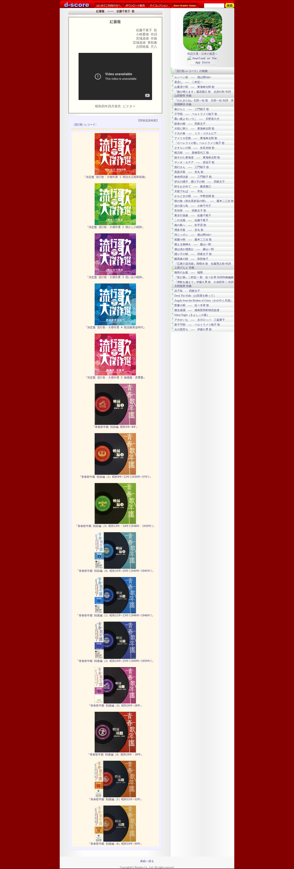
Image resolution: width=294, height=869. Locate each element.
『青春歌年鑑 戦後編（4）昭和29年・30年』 (115, 754)
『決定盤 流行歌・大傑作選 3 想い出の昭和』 (115, 277)
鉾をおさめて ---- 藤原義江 (192, 186)
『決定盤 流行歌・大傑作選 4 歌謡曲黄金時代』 (115, 327)
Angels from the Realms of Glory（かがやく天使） (203, 300)
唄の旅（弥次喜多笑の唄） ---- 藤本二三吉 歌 (204, 201)
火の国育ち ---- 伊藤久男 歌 (193, 329)
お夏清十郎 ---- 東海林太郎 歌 (194, 87)
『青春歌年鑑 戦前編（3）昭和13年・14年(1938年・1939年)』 (115, 526)
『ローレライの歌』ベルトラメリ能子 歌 (199, 143)
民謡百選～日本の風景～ (202, 53)
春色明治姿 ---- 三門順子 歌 (193, 176)
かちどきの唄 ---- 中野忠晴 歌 (194, 196)
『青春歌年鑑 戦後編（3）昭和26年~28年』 (115, 705)
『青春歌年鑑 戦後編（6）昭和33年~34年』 (115, 843)
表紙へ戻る (147, 861)
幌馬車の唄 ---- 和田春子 (191, 258)
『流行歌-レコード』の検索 (191, 71)
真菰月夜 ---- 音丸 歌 (189, 172)
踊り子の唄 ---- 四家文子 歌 (193, 254)
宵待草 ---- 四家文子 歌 (190, 210)
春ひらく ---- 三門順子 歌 (191, 109)
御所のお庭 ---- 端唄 (188, 272)
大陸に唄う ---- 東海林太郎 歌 (194, 128)
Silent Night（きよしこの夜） (191, 315)
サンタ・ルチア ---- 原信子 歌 (194, 162)
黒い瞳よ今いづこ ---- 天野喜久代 (196, 118)
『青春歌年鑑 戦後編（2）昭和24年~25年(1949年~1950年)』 (115, 661)
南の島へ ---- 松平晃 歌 (190, 225)
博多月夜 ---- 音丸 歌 (189, 230)
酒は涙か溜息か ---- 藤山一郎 (194, 249)
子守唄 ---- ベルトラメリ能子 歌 (195, 114)
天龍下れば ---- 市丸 (188, 191)
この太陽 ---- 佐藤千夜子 (191, 220)
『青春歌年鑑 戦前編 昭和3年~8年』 (115, 427)
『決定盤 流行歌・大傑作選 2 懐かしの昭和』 (115, 227)
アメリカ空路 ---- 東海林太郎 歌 (195, 138)
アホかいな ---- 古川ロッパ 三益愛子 (199, 319)
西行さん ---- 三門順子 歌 (191, 167)
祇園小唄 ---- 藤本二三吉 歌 (193, 239)
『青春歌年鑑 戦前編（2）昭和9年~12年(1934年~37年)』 (115, 476)
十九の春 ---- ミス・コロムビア (195, 133)
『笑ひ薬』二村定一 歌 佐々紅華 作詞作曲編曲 (204, 277)
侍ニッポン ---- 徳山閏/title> (193, 234)
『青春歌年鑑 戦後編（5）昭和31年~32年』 (115, 799)
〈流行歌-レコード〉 (85, 124)
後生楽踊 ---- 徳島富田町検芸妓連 (196, 310)
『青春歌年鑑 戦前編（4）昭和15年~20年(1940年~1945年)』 (115, 570)
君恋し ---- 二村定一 (188, 82)
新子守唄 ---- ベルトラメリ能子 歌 (197, 324)
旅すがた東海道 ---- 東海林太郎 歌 (197, 157)
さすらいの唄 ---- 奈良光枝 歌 (194, 147)
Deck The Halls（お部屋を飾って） (195, 295)
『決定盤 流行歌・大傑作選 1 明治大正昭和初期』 (115, 177)
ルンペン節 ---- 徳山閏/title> (193, 77)
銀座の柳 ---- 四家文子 (190, 123)
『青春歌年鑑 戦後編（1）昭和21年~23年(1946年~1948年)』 (115, 615)
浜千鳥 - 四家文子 (187, 290)
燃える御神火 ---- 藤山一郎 (192, 244)
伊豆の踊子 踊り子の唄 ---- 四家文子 (199, 181)
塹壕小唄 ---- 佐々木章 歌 (191, 305)
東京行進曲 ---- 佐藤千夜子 (192, 215)
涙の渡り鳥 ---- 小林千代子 (192, 205)
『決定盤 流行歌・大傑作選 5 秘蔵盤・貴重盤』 (115, 377)
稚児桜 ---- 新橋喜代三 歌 (191, 152)
